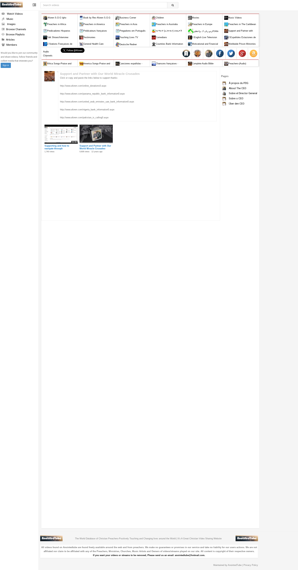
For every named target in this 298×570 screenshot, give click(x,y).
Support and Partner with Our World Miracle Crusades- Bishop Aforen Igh (95, 148)
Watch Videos (14, 13)
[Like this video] (75, 126)
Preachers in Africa (56, 24)
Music (9, 19)
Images (11, 24)
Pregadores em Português (133, 30)
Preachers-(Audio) (237, 63)
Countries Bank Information (169, 44)
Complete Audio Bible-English (201, 65)
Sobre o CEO (235, 98)
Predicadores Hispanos (58, 30)
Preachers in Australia (167, 24)
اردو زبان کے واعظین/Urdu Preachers (203, 33)
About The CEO (237, 88)
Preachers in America (94, 24)
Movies (195, 17)
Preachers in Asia (128, 24)
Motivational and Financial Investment (203, 46)
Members (11, 44)
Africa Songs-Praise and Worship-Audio (57, 65)
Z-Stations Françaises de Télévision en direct (57, 46)
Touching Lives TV (129, 37)
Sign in (6, 65)
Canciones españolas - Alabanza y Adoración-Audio (130, 65)
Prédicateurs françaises (95, 30)
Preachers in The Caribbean (242, 24)
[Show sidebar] (34, 5)
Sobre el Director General (242, 93)
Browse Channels (16, 29)
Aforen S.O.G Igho (56, 17)
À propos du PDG (238, 83)
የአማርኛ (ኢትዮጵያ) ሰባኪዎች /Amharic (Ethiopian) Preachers (167, 32)
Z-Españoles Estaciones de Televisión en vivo (240, 39)
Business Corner (128, 17)
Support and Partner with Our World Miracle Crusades (238, 32)
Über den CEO (236, 103)
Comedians (161, 37)
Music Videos (235, 17)
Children (160, 17)
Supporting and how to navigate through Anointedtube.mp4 (56, 148)
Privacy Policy (251, 565)
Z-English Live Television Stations (202, 39)
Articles (10, 39)
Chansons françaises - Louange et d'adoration (165, 65)
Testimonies (89, 37)
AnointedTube (235, 565)
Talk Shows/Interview (57, 37)
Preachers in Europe (202, 24)
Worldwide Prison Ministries (242, 44)
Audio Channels (44, 53)
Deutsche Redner (128, 44)
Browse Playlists (15, 34)
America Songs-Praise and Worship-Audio (94, 65)
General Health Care (93, 44)
